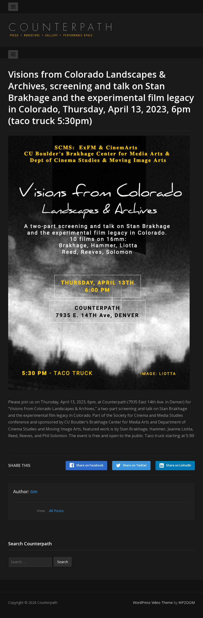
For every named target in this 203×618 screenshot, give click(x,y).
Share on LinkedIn (178, 465)
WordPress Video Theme (153, 602)
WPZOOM (186, 602)
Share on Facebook (89, 465)
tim (34, 491)
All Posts (56, 510)
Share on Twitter (135, 465)
